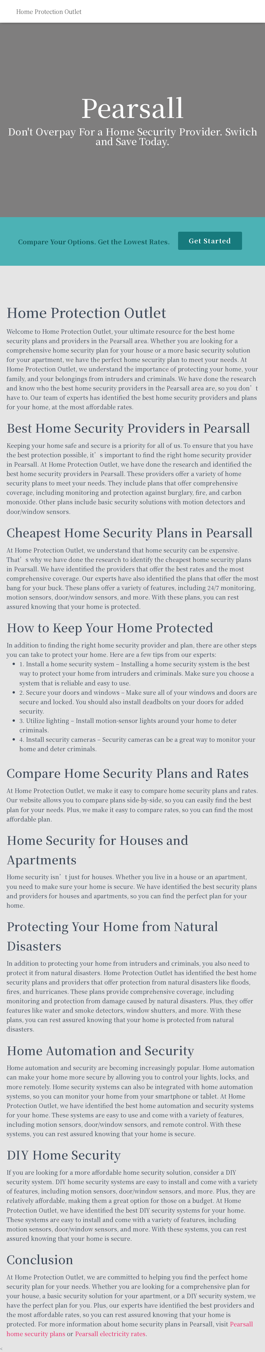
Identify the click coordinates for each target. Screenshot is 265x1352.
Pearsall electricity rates (110, 1333)
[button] (210, 241)
